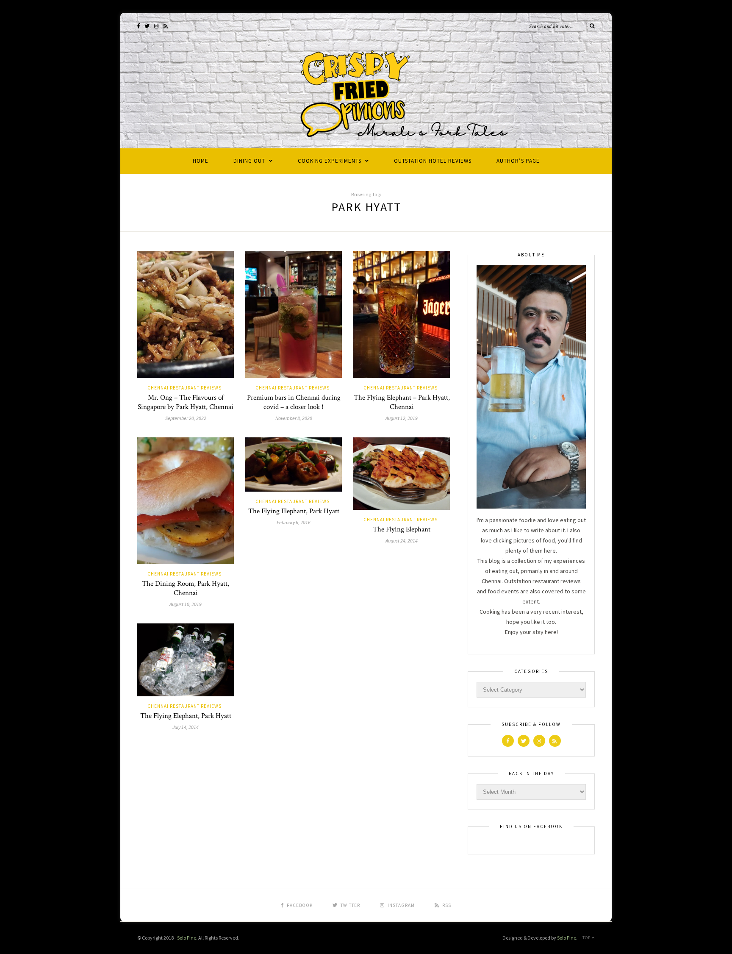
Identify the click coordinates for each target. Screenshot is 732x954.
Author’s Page (518, 160)
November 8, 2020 (293, 418)
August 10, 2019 (185, 604)
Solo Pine (186, 938)
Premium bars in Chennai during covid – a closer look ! (294, 402)
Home (200, 160)
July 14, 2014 (185, 727)
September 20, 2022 (185, 418)
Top (587, 937)
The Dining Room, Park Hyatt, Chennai (185, 588)
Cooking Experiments (329, 160)
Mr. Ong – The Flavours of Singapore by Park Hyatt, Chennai (185, 402)
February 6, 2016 (294, 522)
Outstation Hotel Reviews (432, 160)
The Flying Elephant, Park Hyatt (293, 511)
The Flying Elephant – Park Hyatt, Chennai (402, 402)
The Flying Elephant (401, 529)
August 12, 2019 (401, 418)
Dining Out (249, 160)
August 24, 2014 (401, 540)
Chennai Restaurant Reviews (184, 388)
